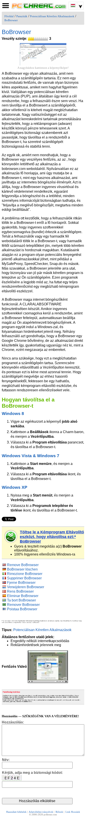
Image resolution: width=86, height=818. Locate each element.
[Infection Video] (48, 666)
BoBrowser (11, 20)
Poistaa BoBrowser (22, 609)
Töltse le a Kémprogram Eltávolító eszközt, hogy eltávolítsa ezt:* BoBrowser (52, 537)
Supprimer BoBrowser (24, 578)
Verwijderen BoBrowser (25, 587)
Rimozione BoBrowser (24, 574)
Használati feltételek (16, 811)
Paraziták (21, 16)
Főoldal (9, 16)
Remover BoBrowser (23, 605)
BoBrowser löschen (22, 569)
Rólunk (59, 811)
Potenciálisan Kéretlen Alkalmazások (52, 16)
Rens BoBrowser (20, 591)
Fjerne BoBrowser (21, 582)
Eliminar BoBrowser (22, 596)
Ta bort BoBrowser (21, 600)
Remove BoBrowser (23, 565)
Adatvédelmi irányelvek (41, 811)
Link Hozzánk (72, 811)
